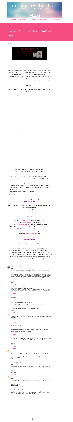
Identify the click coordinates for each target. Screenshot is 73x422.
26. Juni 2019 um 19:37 (18, 351)
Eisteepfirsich (13, 314)
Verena (12, 351)
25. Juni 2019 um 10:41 (17, 325)
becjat (12, 376)
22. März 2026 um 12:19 (18, 389)
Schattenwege (25, 229)
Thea (12, 325)
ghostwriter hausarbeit (44, 391)
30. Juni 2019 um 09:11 (17, 376)
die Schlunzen (56, 19)
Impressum (33, 19)
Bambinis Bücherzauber (28, 231)
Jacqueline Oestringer (21, 226)
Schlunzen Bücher (25, 220)
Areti (12, 266)
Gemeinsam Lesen (23, 19)
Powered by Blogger (37, 418)
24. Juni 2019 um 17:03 (20, 314)
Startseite (13, 19)
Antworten (13, 284)
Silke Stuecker (28, 222)
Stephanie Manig (30, 233)
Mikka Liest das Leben (24, 224)
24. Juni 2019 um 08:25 (21, 286)
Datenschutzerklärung (45, 19)
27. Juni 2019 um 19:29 (18, 362)
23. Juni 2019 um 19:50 (17, 266)
